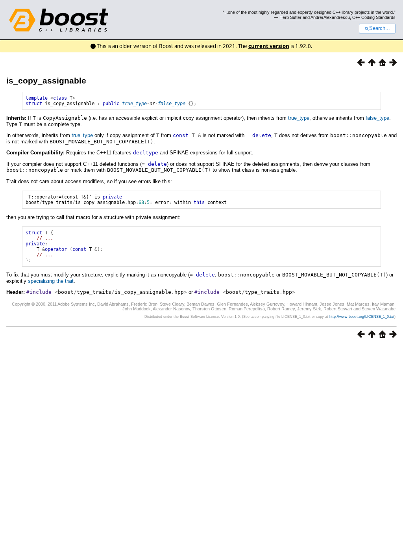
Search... (379, 28)
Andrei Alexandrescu (330, 17)
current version (268, 46)
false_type (171, 103)
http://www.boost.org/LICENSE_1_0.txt (361, 317)
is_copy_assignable (46, 80)
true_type (134, 103)
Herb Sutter (290, 17)
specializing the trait (51, 281)
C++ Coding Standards (374, 17)
